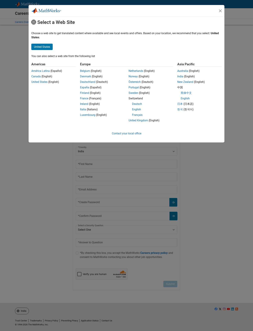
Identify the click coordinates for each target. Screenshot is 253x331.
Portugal (134, 87)
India (180, 76)
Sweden (133, 93)
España (84, 87)
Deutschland (87, 82)
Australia (182, 71)
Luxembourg (87, 115)
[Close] (220, 11)
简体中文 (186, 93)
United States (39, 82)
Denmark (85, 76)
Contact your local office (126, 133)
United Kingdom (138, 120)
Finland (84, 93)
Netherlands (136, 71)
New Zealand (185, 82)
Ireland (84, 104)
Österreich (135, 82)
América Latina (40, 71)
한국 (180, 109)
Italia (83, 109)
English (136, 109)
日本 (180, 104)
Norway (133, 76)
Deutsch (137, 104)
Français (137, 115)
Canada (36, 76)
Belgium (85, 71)
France (84, 98)
